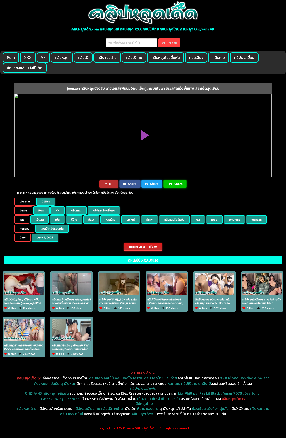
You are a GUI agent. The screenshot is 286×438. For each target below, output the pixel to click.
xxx (198, 220)
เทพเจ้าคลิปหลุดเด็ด (52, 229)
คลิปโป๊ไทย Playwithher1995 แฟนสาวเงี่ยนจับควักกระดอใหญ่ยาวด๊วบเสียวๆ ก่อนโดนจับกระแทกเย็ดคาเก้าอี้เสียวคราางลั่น (166, 305)
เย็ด (57, 220)
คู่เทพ (149, 220)
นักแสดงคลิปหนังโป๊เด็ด (24, 67)
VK (43, 57)
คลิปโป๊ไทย (134, 57)
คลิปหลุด (62, 57)
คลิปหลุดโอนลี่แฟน (165, 57)
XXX (28, 57)
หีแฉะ (91, 220)
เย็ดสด (40, 220)
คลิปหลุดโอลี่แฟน (174, 220)
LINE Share (175, 184)
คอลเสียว (196, 57)
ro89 (214, 220)
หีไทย (74, 220)
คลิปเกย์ (218, 57)
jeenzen (256, 220)
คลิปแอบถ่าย (107, 57)
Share (131, 183)
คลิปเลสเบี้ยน (244, 57)
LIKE (110, 184)
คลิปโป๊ (83, 57)
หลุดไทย (110, 220)
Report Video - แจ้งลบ (143, 247)
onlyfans (234, 220)
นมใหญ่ (131, 220)
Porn (11, 57)
